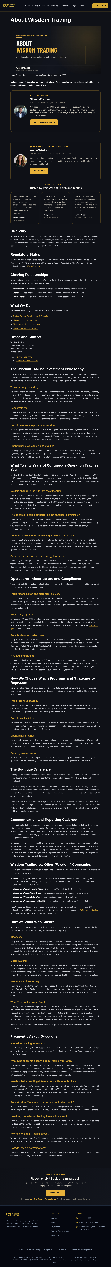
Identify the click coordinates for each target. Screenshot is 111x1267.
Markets (53, 1222)
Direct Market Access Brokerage (26, 324)
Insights (74, 6)
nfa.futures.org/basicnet (89, 910)
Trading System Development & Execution (31, 316)
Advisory (65, 6)
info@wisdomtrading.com (27, 360)
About (82, 6)
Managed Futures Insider (60, 1231)
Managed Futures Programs (25, 320)
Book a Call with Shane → (44, 122)
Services (54, 1218)
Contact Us (55, 1235)
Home (27, 6)
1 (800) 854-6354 (24, 357)
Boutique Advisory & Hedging (25, 328)
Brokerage (55, 6)
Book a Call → (39, 171)
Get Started (100, 6)
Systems (45, 6)
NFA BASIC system (34, 266)
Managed (36, 6)
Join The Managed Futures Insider (43, 1199)
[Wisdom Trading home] (10, 6)
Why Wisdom (55, 1227)
